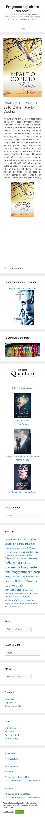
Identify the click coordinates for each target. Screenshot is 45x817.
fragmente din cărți (26, 572)
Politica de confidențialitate (17, 777)
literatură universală (27, 600)
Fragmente (13, 567)
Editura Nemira (20, 555)
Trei (18, 607)
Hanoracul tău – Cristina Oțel (22, 288)
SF (10, 607)
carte (15, 539)
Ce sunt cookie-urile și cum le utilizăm (22, 780)
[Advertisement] (22, 243)
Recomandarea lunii (14, 706)
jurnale (7, 581)
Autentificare (10, 728)
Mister (13, 604)
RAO (6, 607)
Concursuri (10, 699)
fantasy (33, 558)
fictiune (10, 562)
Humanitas (30, 576)
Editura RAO (17, 558)
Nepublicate (10, 702)
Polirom (34, 603)
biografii (8, 540)
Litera (12, 581)
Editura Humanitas (31, 552)
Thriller (13, 607)
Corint (22, 549)
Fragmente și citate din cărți (22, 9)
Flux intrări (9, 731)
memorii (7, 604)
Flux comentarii (12, 735)
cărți (28, 548)
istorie (38, 577)
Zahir (5, 268)
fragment (23, 562)
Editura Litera (9, 555)
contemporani (12, 548)
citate (31, 539)
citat (23, 539)
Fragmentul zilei (15, 576)
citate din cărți (14, 543)
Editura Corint (18, 552)
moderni (19, 603)
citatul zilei (29, 543)
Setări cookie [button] (8, 812)
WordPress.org (11, 738)
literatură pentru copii (21, 593)
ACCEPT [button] (20, 812)
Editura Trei (26, 558)
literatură (21, 581)
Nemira (27, 604)
